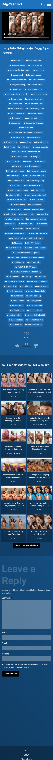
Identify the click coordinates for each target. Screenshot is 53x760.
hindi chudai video (20, 157)
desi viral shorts (35, 137)
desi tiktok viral (18, 137)
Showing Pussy (17, 305)
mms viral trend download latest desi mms (27, 238)
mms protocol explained (16, 233)
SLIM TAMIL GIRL (35, 305)
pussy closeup (42, 286)
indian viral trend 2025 (17, 200)
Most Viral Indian (33, 243)
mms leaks (19, 229)
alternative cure (36, 65)
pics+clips (28, 277)
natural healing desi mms (36, 248)
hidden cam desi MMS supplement (27, 152)
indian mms (16, 185)
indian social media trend (36, 195)
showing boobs (35, 301)
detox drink (26, 142)
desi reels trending (37, 113)
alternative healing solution (19, 70)
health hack (24, 147)
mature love (43, 214)
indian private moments (19, 190)
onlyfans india (34, 262)
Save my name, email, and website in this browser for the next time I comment (26, 666)
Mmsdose (18, 243)
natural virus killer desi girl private (27, 253)
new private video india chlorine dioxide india (27, 257)
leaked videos (15, 209)
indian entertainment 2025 (34, 176)
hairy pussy (10, 147)
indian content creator (37, 171)
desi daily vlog (16, 104)
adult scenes (18, 61)
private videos (11, 286)
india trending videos (16, 171)
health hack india (41, 147)
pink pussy (41, 277)
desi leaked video (16, 109)
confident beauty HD (34, 89)
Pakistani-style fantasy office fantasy (27, 272)
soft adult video (18, 310)
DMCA (26, 755)
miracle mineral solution (37, 219)
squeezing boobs (35, 310)
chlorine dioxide (36, 85)
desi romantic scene (34, 118)
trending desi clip (15, 315)
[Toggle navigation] (49, 4)
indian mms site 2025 (34, 185)
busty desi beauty (18, 85)
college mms (16, 89)
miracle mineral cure (15, 219)
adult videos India (18, 65)
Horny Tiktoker (14, 161)
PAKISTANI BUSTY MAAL (26, 267)
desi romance (16, 118)
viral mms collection (34, 325)
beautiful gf (39, 70)
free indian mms (42, 142)
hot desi (28, 161)
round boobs (18, 296)
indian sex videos (14, 195)
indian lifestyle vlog (36, 181)
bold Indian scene (38, 80)
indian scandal (38, 190)
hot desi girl (40, 161)
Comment (7, 598)
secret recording (34, 296)
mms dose (43, 224)
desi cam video (16, 99)
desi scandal (15, 123)
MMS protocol (33, 229)
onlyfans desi (19, 262)
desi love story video (36, 109)
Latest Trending (18, 205)
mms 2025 (11, 224)
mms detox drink (27, 224)
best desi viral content (17, 80)
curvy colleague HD (40, 94)
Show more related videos (26, 545)
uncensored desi (16, 320)
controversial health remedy (17, 94)
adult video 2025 (34, 61)
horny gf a (36, 157)
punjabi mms (27, 286)
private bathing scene (15, 281)
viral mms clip (16, 325)
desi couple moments (35, 99)
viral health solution (35, 320)
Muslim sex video (14, 248)
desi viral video (11, 142)
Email (5, 643)
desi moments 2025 (17, 113)
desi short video (27, 128)
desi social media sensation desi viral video (27, 133)
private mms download (37, 281)
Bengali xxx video (34, 75)
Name (5, 632)
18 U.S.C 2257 (26, 750)
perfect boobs (13, 277)
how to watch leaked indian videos (27, 166)
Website (5, 654)
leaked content (35, 205)
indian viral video (38, 200)
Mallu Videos (11, 214)
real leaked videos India (36, 291)
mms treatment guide (38, 233)
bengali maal (18, 75)
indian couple (14, 176)
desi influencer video (35, 104)
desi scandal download (34, 123)
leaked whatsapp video (35, 209)
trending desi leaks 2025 (36, 315)
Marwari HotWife (27, 214)
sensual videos (18, 301)
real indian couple (15, 291)
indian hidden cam (17, 181)
